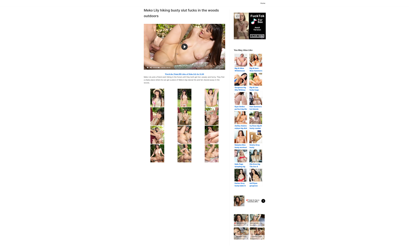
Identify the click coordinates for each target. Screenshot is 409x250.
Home (262, 3)
